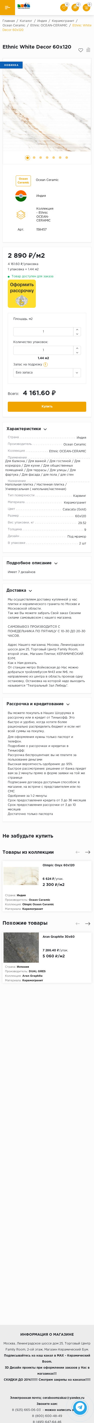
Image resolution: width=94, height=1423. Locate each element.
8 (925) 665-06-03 (26, 1410)
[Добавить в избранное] (80, 50)
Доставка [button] (16, 590)
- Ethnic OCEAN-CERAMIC (43, 216)
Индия (41, 196)
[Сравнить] (88, 50)
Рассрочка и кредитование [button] (35, 704)
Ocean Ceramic (47, 180)
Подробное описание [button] (29, 563)
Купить (47, 406)
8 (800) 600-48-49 (47, 1416)
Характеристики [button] (24, 429)
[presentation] (77, 852)
